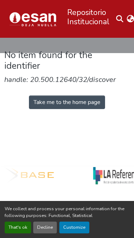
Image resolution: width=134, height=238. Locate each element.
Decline (45, 227)
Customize (74, 227)
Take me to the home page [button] (67, 102)
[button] (32, 19)
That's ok (18, 227)
